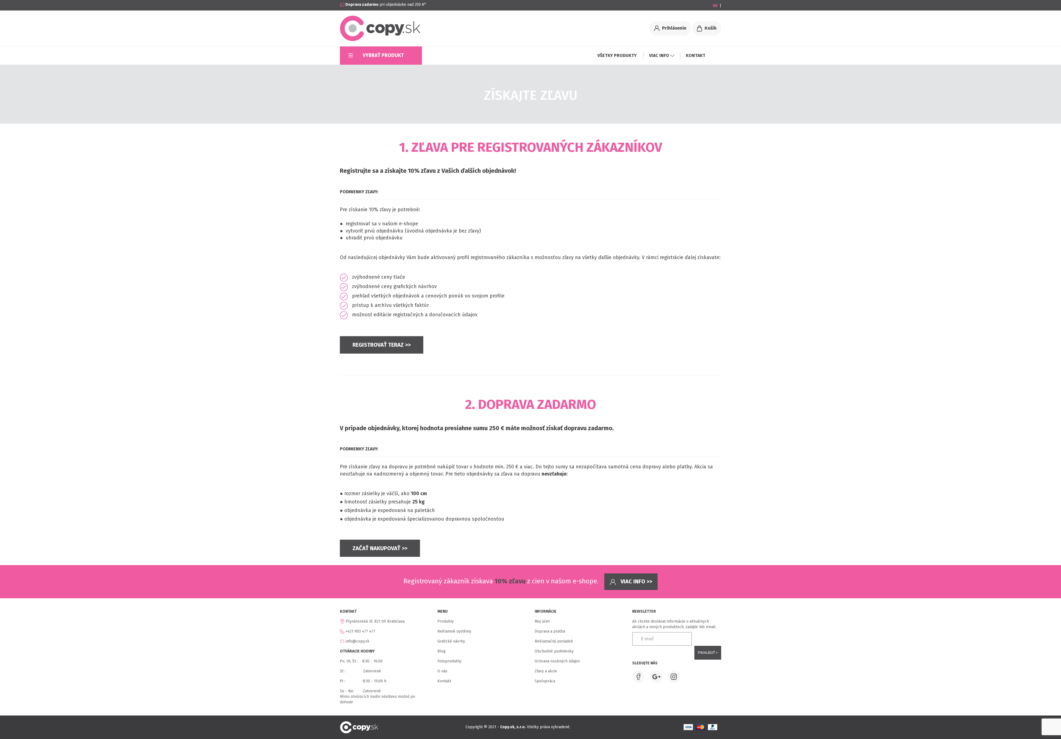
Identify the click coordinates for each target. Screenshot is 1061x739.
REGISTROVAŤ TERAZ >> (382, 344)
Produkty (445, 621)
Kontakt (444, 681)
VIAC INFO (659, 55)
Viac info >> (635, 581)
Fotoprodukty (449, 661)
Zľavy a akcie (546, 671)
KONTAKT (695, 55)
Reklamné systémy (454, 631)
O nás (442, 671)
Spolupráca (545, 681)
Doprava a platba (550, 631)
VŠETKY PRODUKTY (617, 55)
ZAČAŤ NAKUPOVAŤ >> (380, 548)
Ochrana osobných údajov (557, 661)
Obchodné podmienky (554, 651)
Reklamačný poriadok (554, 641)
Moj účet (542, 621)
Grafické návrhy (451, 641)
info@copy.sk (357, 641)
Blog (441, 651)
